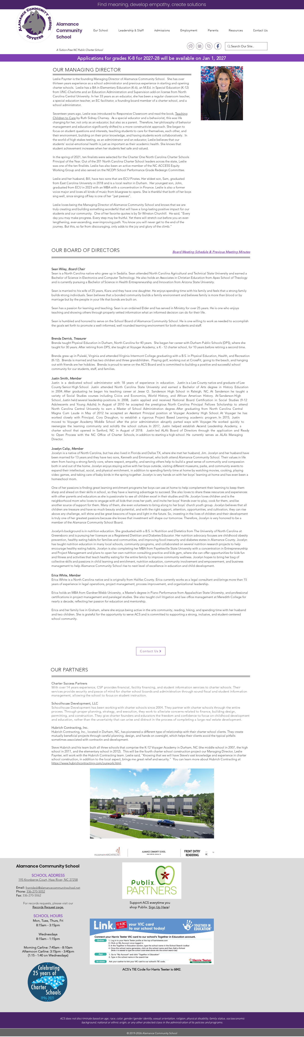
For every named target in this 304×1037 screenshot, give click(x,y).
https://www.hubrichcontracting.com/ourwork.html (86, 763)
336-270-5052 (35, 891)
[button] (102, 31)
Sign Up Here (159, 907)
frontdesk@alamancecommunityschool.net (53, 887)
